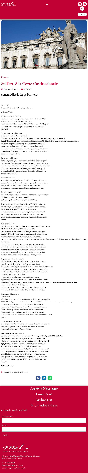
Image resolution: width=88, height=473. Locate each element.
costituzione (7, 372)
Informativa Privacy (44, 405)
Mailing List (44, 400)
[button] (47, 4)
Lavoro (4, 77)
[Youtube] (85, 4)
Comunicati (44, 394)
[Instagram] (82, 8)
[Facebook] (80, 4)
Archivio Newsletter (44, 388)
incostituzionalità (17, 372)
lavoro (26, 372)
